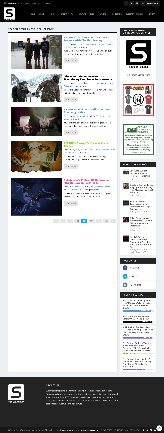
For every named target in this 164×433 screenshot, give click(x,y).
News (75, 47)
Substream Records (134, 14)
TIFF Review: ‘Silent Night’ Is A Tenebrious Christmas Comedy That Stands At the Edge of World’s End (137, 363)
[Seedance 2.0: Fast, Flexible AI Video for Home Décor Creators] (126, 172)
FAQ (126, 430)
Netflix (132, 252)
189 (106, 221)
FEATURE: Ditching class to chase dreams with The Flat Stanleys (85, 39)
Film (106, 83)
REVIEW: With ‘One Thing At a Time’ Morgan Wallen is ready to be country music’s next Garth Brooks (138, 304)
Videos (66, 119)
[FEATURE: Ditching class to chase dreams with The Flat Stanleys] (36, 52)
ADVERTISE (118, 430)
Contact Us (151, 14)
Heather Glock (77, 187)
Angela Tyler (77, 150)
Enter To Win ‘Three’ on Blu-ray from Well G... (35, 3)
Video (91, 14)
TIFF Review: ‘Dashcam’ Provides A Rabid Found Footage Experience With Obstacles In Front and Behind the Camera (137, 347)
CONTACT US (135, 430)
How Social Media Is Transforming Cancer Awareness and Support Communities (141, 205)
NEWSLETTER (106, 430)
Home (32, 14)
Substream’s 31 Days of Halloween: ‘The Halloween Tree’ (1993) (86, 181)
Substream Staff (78, 116)
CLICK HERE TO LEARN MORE (138, 75)
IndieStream (117, 14)
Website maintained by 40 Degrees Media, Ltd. (80, 430)
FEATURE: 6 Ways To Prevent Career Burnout (87, 144)
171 (91, 221)
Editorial (98, 150)
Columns (99, 187)
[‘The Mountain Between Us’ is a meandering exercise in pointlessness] (36, 88)
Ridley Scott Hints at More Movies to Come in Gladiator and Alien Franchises (141, 222)
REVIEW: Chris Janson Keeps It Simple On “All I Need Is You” (136, 317)
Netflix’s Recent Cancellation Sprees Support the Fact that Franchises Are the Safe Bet (141, 242)
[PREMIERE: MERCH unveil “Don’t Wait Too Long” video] (36, 121)
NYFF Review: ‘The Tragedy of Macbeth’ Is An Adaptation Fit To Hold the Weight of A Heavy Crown (138, 331)
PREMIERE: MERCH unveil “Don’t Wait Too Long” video (88, 111)
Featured (109, 44)
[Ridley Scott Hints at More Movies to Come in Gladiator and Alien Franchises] (126, 220)
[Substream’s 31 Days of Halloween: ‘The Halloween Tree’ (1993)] (36, 197)
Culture (82, 14)
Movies (52, 14)
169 (77, 221)
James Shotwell (78, 44)
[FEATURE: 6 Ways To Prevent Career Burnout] (36, 157)
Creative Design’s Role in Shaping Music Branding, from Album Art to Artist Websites (141, 189)
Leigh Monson (77, 83)
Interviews (68, 47)
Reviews (103, 14)
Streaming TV (67, 14)
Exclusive (101, 44)
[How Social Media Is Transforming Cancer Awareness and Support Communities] (126, 203)
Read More (70, 60)
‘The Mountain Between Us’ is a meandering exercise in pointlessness (88, 78)
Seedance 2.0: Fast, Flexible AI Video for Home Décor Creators (140, 173)
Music (41, 14)
